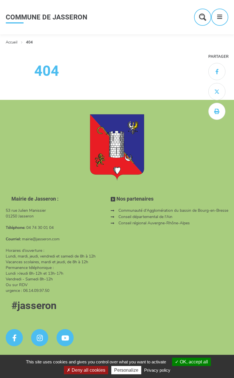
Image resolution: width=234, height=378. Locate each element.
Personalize (126, 370)
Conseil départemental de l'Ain (145, 216)
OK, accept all (193, 361)
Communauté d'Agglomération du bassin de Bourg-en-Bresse (173, 210)
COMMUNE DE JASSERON (46, 17)
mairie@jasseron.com (41, 239)
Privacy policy (157, 370)
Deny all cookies (87, 370)
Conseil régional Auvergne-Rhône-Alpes (154, 223)
